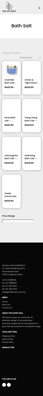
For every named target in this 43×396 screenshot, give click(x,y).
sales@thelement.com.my (13, 292)
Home (5, 301)
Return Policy (7, 339)
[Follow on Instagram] (9, 385)
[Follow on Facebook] (4, 385)
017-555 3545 (11, 286)
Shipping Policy (8, 336)
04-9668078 (10, 280)
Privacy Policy (8, 342)
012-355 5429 (11, 289)
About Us (6, 304)
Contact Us (7, 307)
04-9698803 (11, 283)
